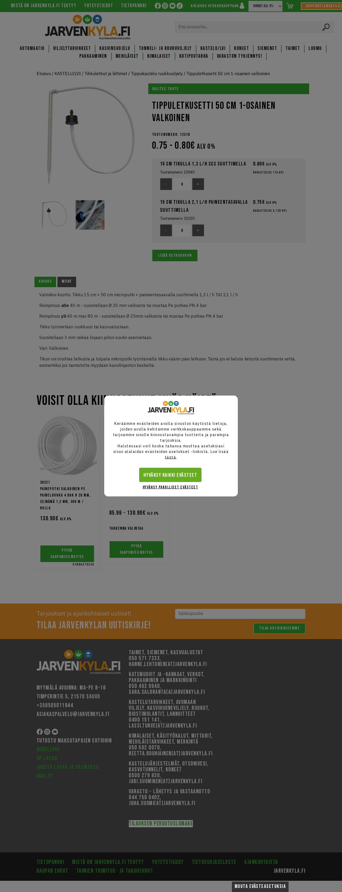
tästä (170, 457)
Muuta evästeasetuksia (260, 886)
